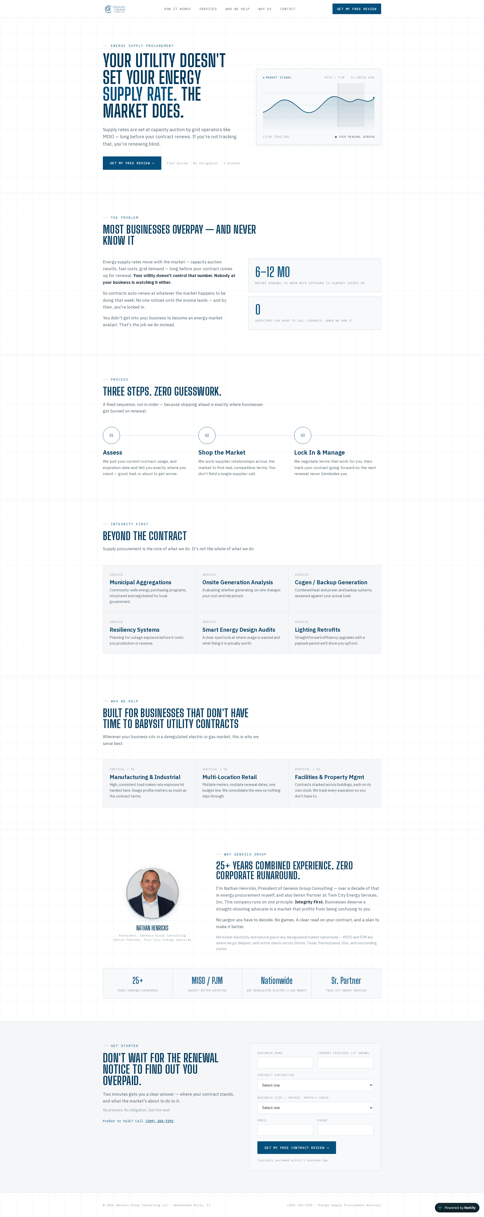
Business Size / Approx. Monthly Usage (293, 1097)
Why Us (265, 9)
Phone (322, 1120)
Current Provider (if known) (344, 1053)
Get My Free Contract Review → (296, 1147)
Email (262, 1120)
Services (208, 9)
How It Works (177, 9)
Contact (288, 9)
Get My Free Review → (132, 163)
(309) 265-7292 (159, 1121)
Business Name (270, 1053)
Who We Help (238, 9)
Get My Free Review (357, 9)
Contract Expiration (275, 1075)
